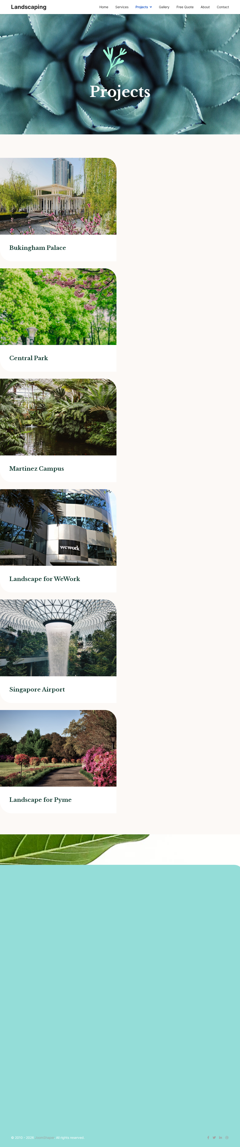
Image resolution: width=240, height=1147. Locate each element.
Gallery (164, 7)
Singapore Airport (37, 689)
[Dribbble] (227, 1138)
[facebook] (208, 1138)
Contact (223, 7)
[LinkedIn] (220, 1138)
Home (103, 7)
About (205, 7)
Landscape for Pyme (40, 799)
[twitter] (214, 1138)
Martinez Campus (36, 468)
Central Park (28, 358)
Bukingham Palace (37, 247)
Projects (141, 7)
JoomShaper (44, 1138)
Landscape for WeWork (44, 579)
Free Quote (185, 7)
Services (121, 7)
